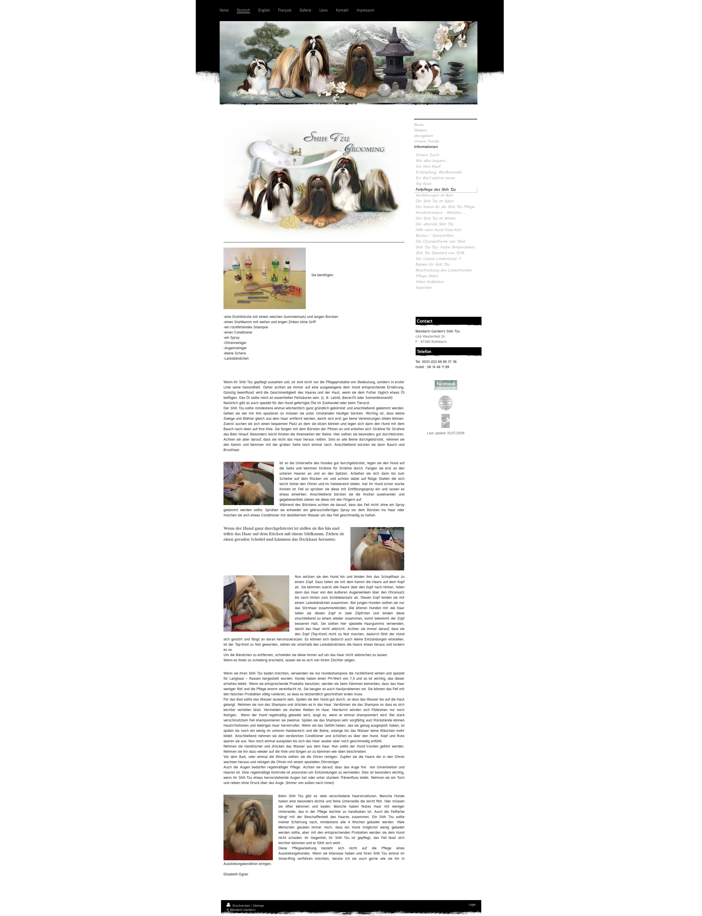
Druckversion (241, 906)
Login (472, 905)
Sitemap (258, 906)
